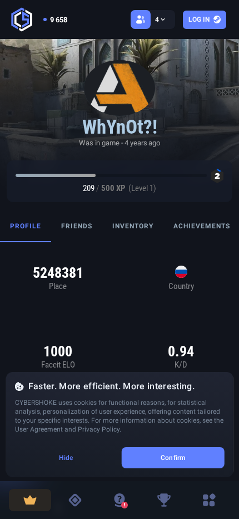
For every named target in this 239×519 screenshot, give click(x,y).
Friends (76, 226)
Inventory (132, 226)
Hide (66, 458)
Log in (199, 19)
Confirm (173, 458)
